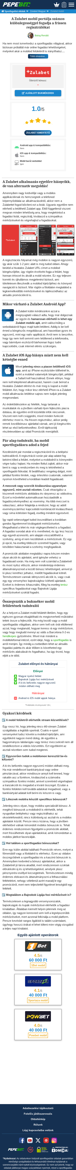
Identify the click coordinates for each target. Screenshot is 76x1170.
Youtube (30, 1140)
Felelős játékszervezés (38, 1113)
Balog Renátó (42, 35)
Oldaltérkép (38, 1119)
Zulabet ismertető (38, 132)
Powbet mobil (38, 1035)
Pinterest (46, 1140)
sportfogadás (61, 640)
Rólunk (38, 1124)
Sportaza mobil (38, 1000)
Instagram (54, 1140)
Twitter (38, 1140)
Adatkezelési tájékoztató (38, 1108)
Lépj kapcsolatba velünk (38, 1130)
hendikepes (9, 636)
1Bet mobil (38, 965)
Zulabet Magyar (38, 11)
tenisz (64, 584)
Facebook (22, 1140)
